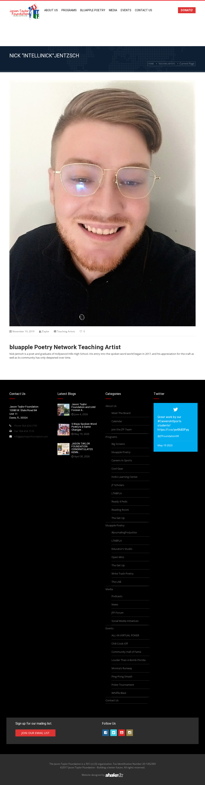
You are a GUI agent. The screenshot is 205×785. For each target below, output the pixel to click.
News (115, 604)
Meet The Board (121, 413)
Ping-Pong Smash (122, 676)
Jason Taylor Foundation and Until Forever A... (83, 407)
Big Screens (118, 444)
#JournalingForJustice (124, 532)
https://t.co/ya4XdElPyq (173, 429)
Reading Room (120, 509)
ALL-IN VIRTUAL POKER (125, 635)
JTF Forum (118, 612)
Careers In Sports (122, 460)
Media (113, 10)
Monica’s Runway (122, 668)
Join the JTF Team (122, 429)
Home (151, 63)
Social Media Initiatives (125, 621)
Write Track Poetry (123, 573)
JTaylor (45, 331)
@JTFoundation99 (168, 436)
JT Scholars (118, 485)
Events (126, 10)
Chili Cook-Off (120, 643)
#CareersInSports (169, 421)
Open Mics (118, 557)
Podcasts (117, 596)
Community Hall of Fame (126, 652)
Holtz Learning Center (125, 477)
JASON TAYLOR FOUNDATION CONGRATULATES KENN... (82, 448)
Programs (69, 10)
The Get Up (118, 518)
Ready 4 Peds (119, 501)
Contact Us (143, 10)
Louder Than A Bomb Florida (129, 660)
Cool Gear (117, 468)
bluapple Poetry (92, 10)
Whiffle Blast (119, 693)
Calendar (117, 421)
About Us (51, 10)
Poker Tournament (123, 684)
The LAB (116, 582)
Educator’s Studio (122, 549)
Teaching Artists (166, 63)
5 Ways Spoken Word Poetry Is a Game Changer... (84, 426)
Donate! (187, 10)
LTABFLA (117, 493)
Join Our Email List (35, 733)
